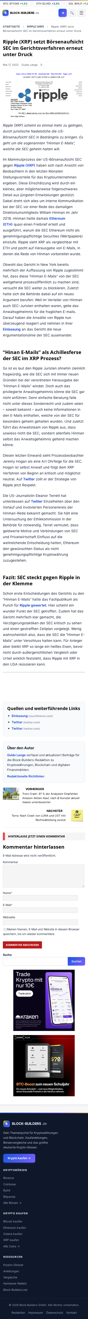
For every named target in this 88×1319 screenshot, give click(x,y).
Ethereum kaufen (14, 1227)
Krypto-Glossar (13, 1265)
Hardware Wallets (15, 1283)
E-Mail (7, 905)
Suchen (76, 961)
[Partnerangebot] (44, 694)
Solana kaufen (12, 1234)
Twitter (29, 479)
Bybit (6, 1190)
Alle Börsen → (12, 1202)
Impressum (35, 1312)
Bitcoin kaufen (12, 1221)
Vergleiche (10, 1277)
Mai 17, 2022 (11, 64)
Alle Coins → (11, 1246)
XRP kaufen (11, 1240)
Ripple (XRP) (24, 165)
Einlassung (12, 329)
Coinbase (9, 1184)
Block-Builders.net (15, 1289)
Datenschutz (54, 1312)
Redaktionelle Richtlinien (25, 776)
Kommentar (10, 862)
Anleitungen (11, 1271)
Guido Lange (29, 64)
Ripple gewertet (33, 605)
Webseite (9, 917)
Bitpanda (9, 1196)
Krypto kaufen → (19, 1158)
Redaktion (18, 1312)
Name (7, 893)
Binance (8, 1178)
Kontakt (72, 1312)
